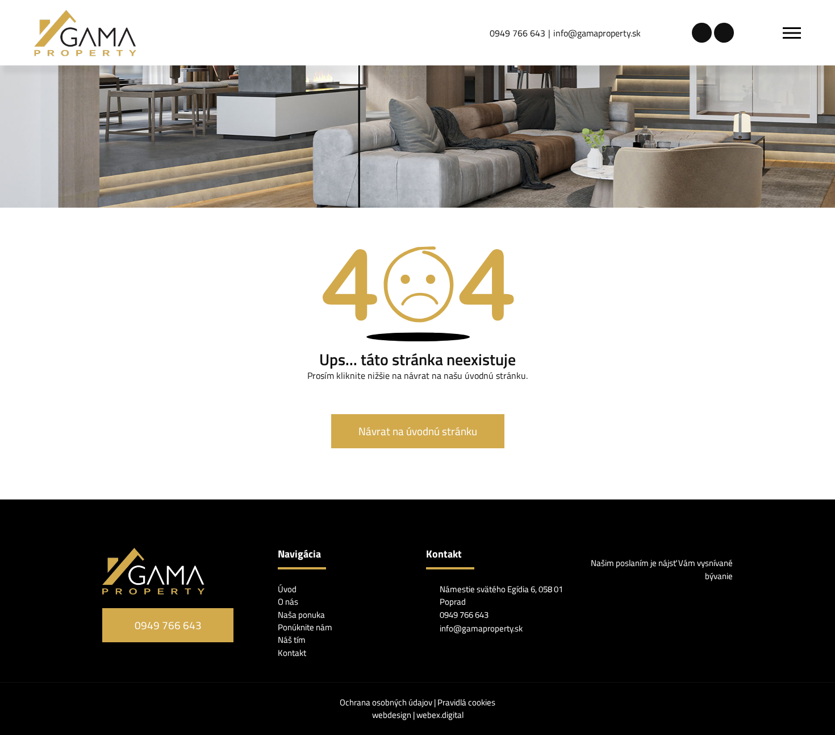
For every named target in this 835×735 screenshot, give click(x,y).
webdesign (391, 714)
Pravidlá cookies (466, 702)
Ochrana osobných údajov (387, 702)
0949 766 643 (517, 33)
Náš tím (292, 639)
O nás (288, 601)
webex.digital (440, 714)
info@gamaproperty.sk (597, 33)
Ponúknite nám (305, 627)
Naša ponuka (301, 614)
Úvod (287, 589)
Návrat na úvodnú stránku (417, 431)
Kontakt (292, 652)
